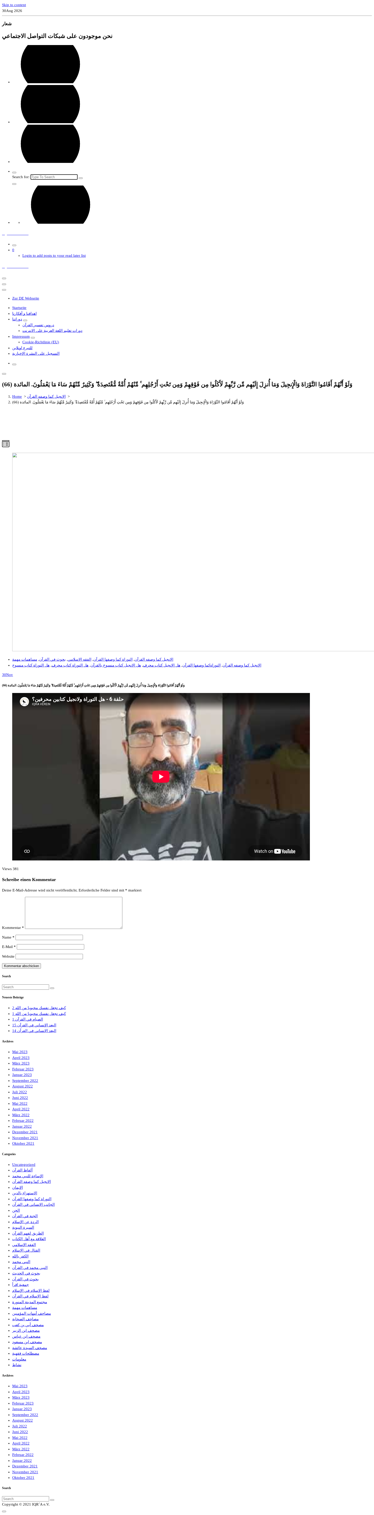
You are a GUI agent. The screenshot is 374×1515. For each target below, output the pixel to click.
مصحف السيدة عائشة (29, 1348)
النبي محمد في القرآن (30, 1268)
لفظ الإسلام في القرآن (30, 1296)
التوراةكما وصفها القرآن (201, 665)
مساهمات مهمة (24, 659)
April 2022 (21, 1109)
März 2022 (21, 1115)
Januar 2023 (22, 1075)
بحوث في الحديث (26, 1273)
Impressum (21, 336)
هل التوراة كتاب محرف (70, 665)
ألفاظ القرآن (22, 1170)
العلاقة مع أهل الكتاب (29, 1239)
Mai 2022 (19, 1103)
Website (8, 956)
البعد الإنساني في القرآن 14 (34, 1031)
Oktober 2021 (23, 1143)
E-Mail (9, 947)
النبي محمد (21, 1262)
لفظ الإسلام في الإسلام (31, 1291)
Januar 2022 (22, 1126)
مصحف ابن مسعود (27, 1342)
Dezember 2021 (25, 1132)
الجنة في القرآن (25, 1216)
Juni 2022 (20, 1098)
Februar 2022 (23, 1120)
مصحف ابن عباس (26, 1336)
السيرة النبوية (23, 1227)
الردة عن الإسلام (25, 1222)
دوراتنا (17, 319)
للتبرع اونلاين (22, 348)
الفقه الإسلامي (79, 659)
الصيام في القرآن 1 (27, 1019)
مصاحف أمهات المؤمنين (31, 1313)
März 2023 (21, 1063)
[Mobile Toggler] (25, 320)
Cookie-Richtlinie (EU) (40, 342)
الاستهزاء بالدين (24, 1193)
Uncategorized (23, 1165)
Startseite (19, 308)
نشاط (16, 1365)
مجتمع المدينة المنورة (29, 1302)
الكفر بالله (20, 1256)
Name (8, 937)
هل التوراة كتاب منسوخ (31, 665)
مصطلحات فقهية (25, 1353)
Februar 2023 (23, 1069)
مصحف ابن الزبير (26, 1330)
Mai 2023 (19, 1052)
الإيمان (17, 1187)
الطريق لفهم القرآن (28, 1233)
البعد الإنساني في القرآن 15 (34, 1025)
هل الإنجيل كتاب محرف (161, 665)
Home (17, 396)
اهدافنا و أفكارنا (24, 314)
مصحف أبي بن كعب (28, 1325)
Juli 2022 (19, 1092)
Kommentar (13, 928)
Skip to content (14, 5)
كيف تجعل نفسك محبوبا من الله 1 (39, 1014)
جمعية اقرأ (20, 1285)
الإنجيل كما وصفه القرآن (46, 396)
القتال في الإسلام (26, 1250)
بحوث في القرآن (52, 659)
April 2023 (21, 1058)
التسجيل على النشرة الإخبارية (36, 353)
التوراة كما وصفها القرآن (113, 659)
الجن (16, 1210)
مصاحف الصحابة (25, 1319)
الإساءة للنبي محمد (27, 1176)
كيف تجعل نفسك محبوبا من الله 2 (39, 1008)
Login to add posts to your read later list (54, 255)
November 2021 (25, 1138)
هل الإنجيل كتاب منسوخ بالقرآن (116, 665)
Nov (7, 675)
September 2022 (25, 1081)
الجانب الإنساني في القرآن (33, 1204)
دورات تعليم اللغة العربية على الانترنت (52, 331)
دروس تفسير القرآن (38, 325)
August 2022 (22, 1086)
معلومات (19, 1359)
